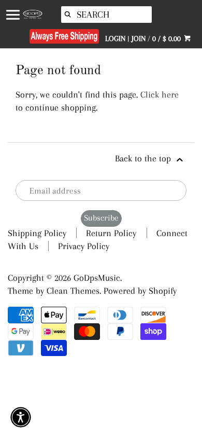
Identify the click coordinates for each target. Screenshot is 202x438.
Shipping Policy (37, 233)
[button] (20, 417)
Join (139, 38)
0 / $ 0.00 (167, 38)
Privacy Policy (83, 246)
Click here (159, 94)
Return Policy (111, 233)
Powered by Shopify (140, 290)
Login (115, 38)
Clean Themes (73, 290)
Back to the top (144, 158)
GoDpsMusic (97, 277)
